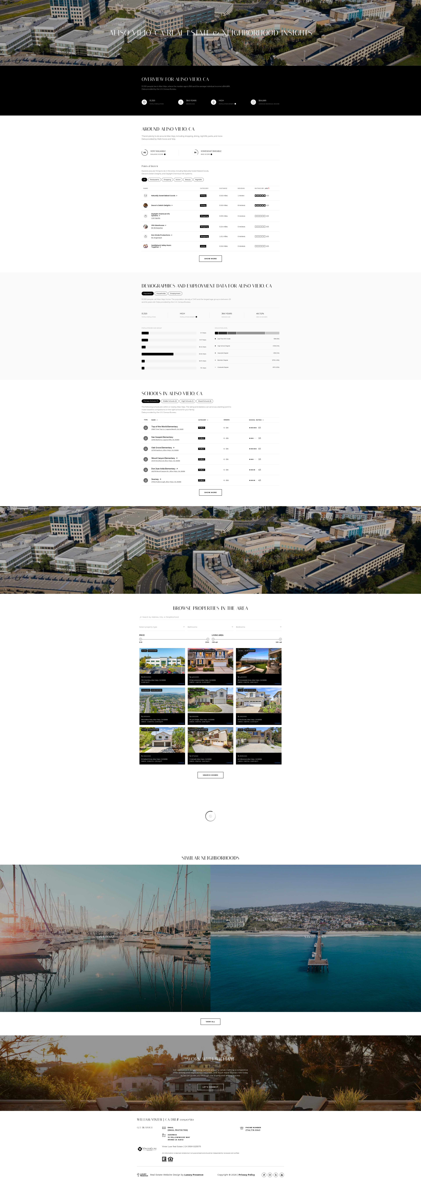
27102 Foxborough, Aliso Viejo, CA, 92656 (166, 482)
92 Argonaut (156, 238)
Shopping (168, 180)
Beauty (189, 180)
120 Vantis (155, 218)
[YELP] (276, 1175)
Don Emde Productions (160, 235)
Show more (210, 259)
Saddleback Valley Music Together (161, 246)
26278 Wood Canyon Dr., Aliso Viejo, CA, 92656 (168, 471)
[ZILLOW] (282, 1175)
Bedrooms (240, 627)
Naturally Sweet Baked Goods (163, 196)
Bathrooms (192, 627)
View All (210, 1022)
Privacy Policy (247, 1175)
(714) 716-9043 (253, 1130)
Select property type (148, 627)
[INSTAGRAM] (270, 1175)
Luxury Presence (193, 1175)
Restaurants (155, 180)
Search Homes (210, 775)
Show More (210, 492)
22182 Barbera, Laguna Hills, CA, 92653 (165, 440)
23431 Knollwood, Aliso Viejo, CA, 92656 (165, 461)
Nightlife (199, 180)
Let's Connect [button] (210, 1087)
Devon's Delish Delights (161, 205)
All (145, 180)
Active (179, 180)
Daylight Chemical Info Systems (160, 215)
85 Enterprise (157, 228)
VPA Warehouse (157, 225)
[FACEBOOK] (264, 1175)
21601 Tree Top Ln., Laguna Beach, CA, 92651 (167, 429)
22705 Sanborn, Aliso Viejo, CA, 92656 (164, 450)
